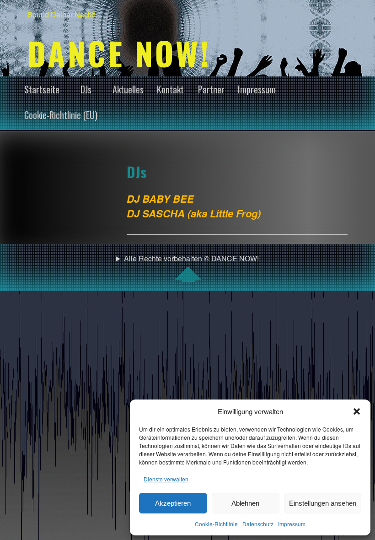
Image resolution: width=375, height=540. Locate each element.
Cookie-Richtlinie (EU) (60, 115)
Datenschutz (257, 524)
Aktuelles (128, 89)
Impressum (291, 524)
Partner (211, 89)
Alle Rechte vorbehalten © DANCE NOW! (191, 258)
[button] (356, 411)
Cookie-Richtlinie (216, 524)
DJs (85, 89)
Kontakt (170, 89)
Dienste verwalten (166, 479)
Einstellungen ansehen (322, 503)
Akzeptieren (173, 503)
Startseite (41, 89)
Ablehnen (245, 503)
